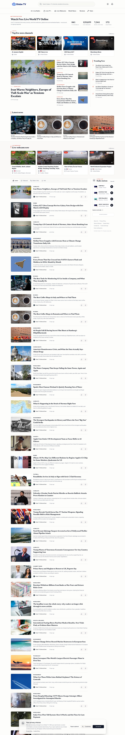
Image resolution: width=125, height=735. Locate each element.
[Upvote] (82, 196)
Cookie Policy (106, 223)
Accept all (98, 726)
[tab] (15, 180)
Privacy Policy (103, 221)
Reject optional (74, 726)
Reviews (82, 11)
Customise (88, 726)
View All (111, 33)
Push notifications (98, 228)
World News (72, 11)
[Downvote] (85, 196)
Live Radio (36, 11)
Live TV (48, 11)
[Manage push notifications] (112, 4)
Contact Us (96, 225)
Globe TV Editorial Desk (40, 196)
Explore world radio (97, 210)
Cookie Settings (104, 225)
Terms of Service (98, 223)
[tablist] (49, 180)
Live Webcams (61, 11)
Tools (91, 11)
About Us (96, 221)
